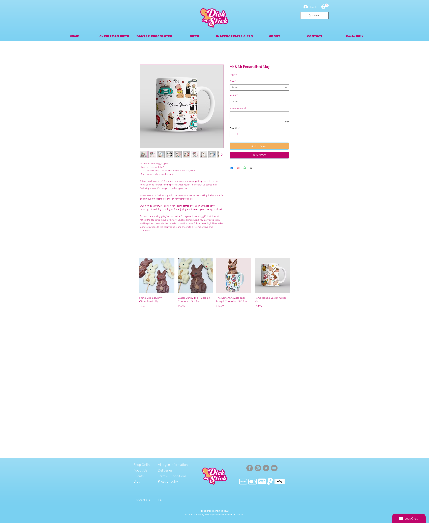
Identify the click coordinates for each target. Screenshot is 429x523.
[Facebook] (249, 468)
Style (233, 81)
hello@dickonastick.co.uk (216, 510)
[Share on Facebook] (232, 168)
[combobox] (259, 87)
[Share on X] (251, 168)
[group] (214, 283)
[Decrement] (232, 134)
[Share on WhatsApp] (244, 168)
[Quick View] (156, 275)
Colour (234, 94)
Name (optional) (238, 108)
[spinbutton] (237, 134)
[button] (325, 6)
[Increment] (242, 134)
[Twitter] (266, 468)
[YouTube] (274, 468)
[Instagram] (258, 468)
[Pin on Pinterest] (238, 168)
